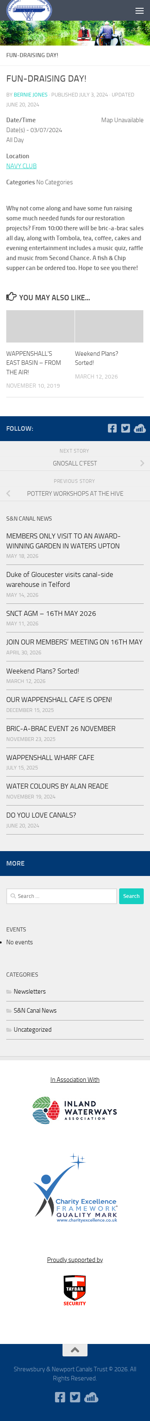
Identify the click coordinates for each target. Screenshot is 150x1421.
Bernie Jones (31, 95)
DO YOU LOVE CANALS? (41, 815)
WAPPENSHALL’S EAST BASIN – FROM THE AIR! (33, 363)
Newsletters (30, 991)
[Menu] (139, 10)
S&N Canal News (35, 1010)
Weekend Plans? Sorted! (42, 671)
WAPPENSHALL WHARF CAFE (50, 757)
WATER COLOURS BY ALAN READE (57, 786)
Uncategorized (33, 1029)
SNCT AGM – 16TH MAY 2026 (51, 613)
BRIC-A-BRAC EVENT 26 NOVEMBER (60, 728)
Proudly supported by (75, 1260)
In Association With (75, 1079)
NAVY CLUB (21, 166)
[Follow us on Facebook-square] (112, 428)
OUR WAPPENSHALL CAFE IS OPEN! (59, 699)
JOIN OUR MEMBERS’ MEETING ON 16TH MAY (74, 642)
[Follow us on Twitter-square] (125, 428)
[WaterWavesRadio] (139, 428)
